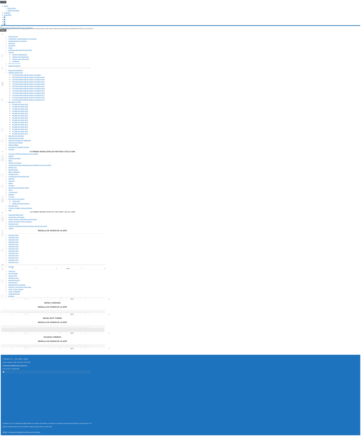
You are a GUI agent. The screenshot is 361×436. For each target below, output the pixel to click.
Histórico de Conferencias (20, 59)
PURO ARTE (16, 201)
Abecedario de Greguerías (16, 285)
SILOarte (11, 185)
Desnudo (11, 179)
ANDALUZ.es (12, 167)
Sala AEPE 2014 (13, 260)
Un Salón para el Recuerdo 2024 (18, 176)
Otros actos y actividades (13, 269)
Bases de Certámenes (15, 70)
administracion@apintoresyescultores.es (15, 365)
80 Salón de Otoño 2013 (20, 133)
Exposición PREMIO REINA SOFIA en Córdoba (23, 154)
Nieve (10, 161)
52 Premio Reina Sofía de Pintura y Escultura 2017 (28, 95)
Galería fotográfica (14, 66)
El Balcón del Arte (14, 294)
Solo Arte (11, 149)
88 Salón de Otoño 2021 (20, 115)
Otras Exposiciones (11, 152)
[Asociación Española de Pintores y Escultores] (16, 28)
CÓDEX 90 (11, 271)
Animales (11, 194)
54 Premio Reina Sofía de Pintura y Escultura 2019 (28, 91)
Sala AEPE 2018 (13, 251)
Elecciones (11, 45)
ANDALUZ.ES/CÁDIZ (14, 163)
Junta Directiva (13, 36)
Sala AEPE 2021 (13, 244)
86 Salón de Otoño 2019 (20, 120)
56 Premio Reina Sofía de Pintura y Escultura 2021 (28, 86)
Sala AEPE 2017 (13, 253)
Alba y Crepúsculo (14, 172)
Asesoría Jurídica (13, 10)
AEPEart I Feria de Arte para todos (19, 287)
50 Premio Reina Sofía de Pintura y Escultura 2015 (28, 100)
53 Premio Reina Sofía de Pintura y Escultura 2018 (28, 93)
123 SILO (11, 197)
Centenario (15, 61)
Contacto (7, 13)
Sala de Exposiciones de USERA (18, 188)
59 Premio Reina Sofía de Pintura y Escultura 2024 (28, 79)
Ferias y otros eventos (15, 289)
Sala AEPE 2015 (13, 258)
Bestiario (11, 296)
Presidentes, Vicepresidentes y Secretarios (22, 39)
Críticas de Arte (13, 224)
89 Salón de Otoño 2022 (20, 113)
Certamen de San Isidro (16, 138)
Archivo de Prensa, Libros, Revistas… (20, 222)
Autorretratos (12, 282)
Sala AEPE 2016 (13, 255)
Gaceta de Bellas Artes (15, 215)
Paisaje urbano (13, 170)
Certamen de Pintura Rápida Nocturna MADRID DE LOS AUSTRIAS (29, 165)
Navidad (11, 267)
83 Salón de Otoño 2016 (20, 127)
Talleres (11, 228)
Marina (10, 183)
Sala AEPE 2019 (13, 249)
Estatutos (11, 43)
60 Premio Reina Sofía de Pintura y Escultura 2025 (28, 77)
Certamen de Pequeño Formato (18, 147)
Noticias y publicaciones (13, 213)
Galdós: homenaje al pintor (20, 203)
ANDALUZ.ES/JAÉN (14, 158)
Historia (11, 52)
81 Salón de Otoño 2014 (20, 131)
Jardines (11, 156)
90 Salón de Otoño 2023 (20, 111)
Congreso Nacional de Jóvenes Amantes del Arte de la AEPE (27, 226)
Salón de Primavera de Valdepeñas (19, 140)
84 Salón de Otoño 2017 (20, 124)
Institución (8, 34)
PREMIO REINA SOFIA (15, 73)
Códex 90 (11, 181)
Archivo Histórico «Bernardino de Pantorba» (22, 219)
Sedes (10, 48)
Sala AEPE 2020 (13, 246)
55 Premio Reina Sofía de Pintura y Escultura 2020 (28, 88)
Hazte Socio (12, 8)
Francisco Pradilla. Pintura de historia (20, 208)
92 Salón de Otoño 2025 (20, 106)
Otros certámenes (14, 291)
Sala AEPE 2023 (13, 240)
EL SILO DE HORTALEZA (16, 199)
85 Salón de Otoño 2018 (20, 122)
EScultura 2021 (13, 206)
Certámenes (9, 68)
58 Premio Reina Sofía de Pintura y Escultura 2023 (28, 82)
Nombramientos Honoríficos (17, 41)
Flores (10, 190)
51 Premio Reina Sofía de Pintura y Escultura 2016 (28, 97)
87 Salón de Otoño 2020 (20, 118)
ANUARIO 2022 (13, 278)
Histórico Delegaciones (19, 54)
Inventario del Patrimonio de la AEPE (20, 50)
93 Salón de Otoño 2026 (20, 104)
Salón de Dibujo (13, 145)
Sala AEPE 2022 (13, 242)
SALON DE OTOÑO (14, 102)
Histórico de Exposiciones (20, 57)
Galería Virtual (10, 264)
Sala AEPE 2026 (10, 233)
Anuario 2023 (12, 276)
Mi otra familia (12, 273)
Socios (6, 6)
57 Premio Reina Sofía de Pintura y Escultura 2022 (28, 84)
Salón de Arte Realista (15, 143)
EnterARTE (7, 15)
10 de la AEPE (12, 192)
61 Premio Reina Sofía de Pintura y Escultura (26, 75)
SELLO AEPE (9, 231)
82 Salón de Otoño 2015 (20, 129)
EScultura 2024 (13, 174)
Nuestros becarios (14, 64)
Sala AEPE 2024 (13, 237)
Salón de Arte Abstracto (16, 136)
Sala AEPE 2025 (13, 235)
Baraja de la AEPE (14, 280)
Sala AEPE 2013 (13, 262)
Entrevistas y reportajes (16, 217)
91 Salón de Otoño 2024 (20, 109)
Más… (10, 210)
